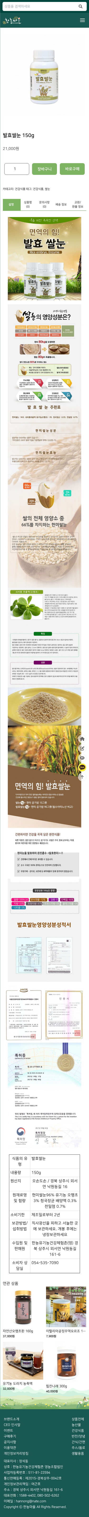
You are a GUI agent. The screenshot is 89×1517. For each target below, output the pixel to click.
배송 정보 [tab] (61, 204)
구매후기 (10, 1436)
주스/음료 (78, 1447)
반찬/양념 (78, 1436)
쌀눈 (47, 189)
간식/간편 (78, 1442)
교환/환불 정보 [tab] (77, 204)
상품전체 (78, 1419)
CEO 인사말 (12, 1425)
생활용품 (78, 1453)
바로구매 (72, 169)
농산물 (76, 1425)
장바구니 (44, 169)
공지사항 (10, 1442)
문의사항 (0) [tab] (44, 204)
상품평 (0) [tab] (28, 204)
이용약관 (10, 1447)
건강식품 (20, 189)
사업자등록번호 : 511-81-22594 (27, 1472)
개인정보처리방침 (16, 1453)
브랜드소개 (11, 1419)
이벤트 (8, 1430)
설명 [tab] (11, 204)
